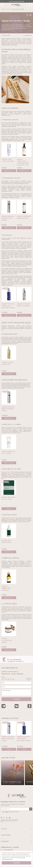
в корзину (9, 749)
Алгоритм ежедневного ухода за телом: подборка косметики (12, 782)
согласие (6, 811)
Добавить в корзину (8, 170)
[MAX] (9, 817)
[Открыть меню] (2, 4)
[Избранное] (30, 4)
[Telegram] (4, 817)
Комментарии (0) (28, 35)
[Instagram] (1, 817)
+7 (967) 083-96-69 (8, 850)
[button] (1, 1)
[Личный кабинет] (27, 4)
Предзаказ (8, 508)
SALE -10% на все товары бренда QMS (16, 1)
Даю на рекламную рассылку (10, 811)
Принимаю (16, 863)
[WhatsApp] (7, 817)
